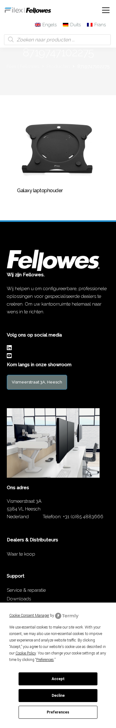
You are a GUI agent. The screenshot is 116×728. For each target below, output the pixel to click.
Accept (58, 679)
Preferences (58, 712)
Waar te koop (21, 554)
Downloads (19, 599)
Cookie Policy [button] (25, 653)
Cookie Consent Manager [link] (29, 615)
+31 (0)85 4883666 (83, 516)
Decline (58, 695)
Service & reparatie (26, 590)
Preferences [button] (45, 660)
